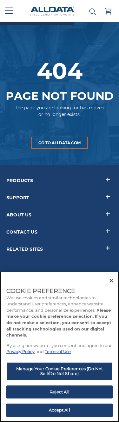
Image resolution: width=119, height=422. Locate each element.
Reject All (59, 391)
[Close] (111, 281)
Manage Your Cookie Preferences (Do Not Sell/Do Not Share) (59, 371)
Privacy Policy (20, 351)
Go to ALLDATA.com (59, 142)
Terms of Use (58, 351)
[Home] (52, 11)
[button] (9, 11)
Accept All (59, 409)
